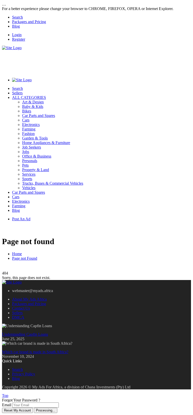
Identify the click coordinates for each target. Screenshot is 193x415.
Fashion (28, 133)
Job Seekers (31, 147)
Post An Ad (21, 219)
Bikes (26, 111)
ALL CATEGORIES (29, 97)
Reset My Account (17, 410)
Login (17, 35)
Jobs (25, 152)
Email (6, 405)
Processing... (45, 410)
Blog (16, 26)
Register (18, 39)
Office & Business (36, 156)
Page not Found (24, 258)
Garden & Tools (35, 138)
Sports (27, 179)
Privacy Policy (23, 374)
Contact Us (21, 308)
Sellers (17, 93)
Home (17, 254)
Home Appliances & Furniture (46, 143)
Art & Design (33, 102)
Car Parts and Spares (38, 115)
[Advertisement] (93, 61)
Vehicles (28, 188)
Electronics (31, 124)
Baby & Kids (32, 106)
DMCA (18, 317)
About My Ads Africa (29, 299)
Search (17, 17)
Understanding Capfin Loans (25, 334)
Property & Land (35, 170)
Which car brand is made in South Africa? (35, 352)
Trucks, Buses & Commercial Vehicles (52, 183)
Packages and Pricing (29, 22)
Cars (25, 120)
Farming (28, 129)
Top (5, 395)
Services (28, 174)
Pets (25, 165)
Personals (29, 161)
